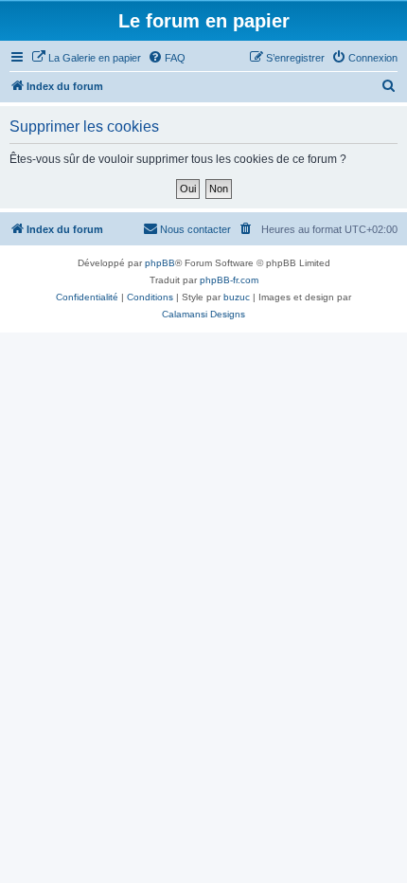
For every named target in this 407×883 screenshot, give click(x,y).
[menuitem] (86, 57)
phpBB (160, 263)
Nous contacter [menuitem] (195, 229)
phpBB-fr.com (229, 280)
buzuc (236, 297)
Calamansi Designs (203, 314)
